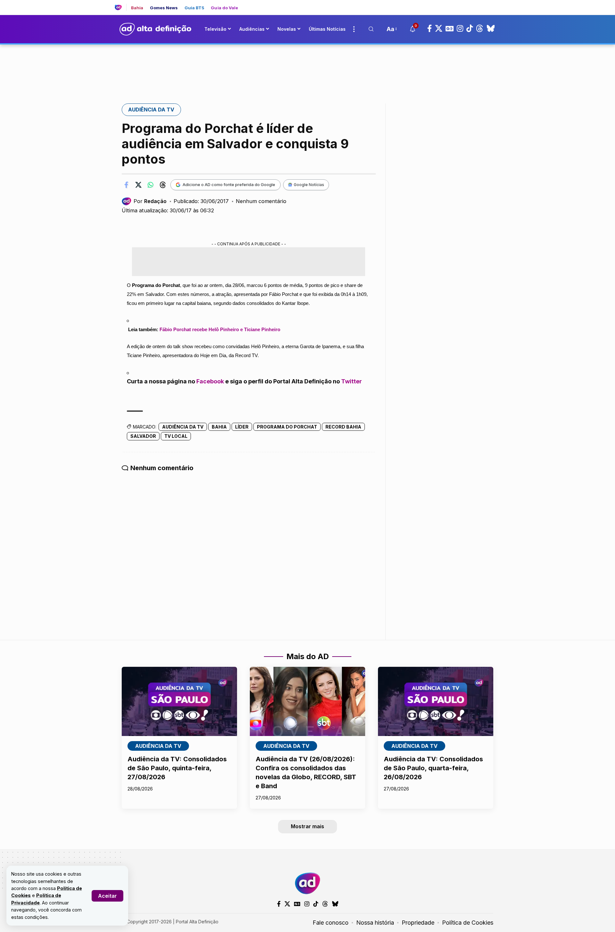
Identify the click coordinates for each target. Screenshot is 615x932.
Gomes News (164, 32)
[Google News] (449, 53)
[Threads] (479, 53)
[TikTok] (469, 53)
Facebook (210, 405)
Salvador (143, 460)
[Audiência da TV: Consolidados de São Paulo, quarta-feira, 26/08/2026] (435, 725)
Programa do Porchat (287, 451)
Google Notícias (309, 209)
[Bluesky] (490, 53)
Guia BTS (194, 32)
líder (242, 451)
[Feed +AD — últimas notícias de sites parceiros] (121, 31)
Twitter (351, 405)
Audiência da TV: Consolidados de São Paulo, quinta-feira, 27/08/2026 (177, 792)
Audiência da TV (151, 134)
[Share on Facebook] (126, 209)
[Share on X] (138, 209)
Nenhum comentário (261, 225)
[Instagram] (460, 53)
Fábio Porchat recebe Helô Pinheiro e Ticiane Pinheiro (220, 353)
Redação (155, 225)
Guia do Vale (224, 32)
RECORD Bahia (343, 451)
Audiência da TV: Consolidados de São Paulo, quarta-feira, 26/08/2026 (433, 792)
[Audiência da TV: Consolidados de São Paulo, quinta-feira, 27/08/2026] (179, 725)
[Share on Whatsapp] (150, 209)
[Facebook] (429, 53)
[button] (107, 896)
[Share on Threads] (162, 209)
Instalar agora (455, 12)
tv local (175, 460)
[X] (438, 53)
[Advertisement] (307, 90)
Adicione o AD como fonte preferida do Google (229, 208)
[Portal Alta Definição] (307, 907)
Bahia (137, 32)
